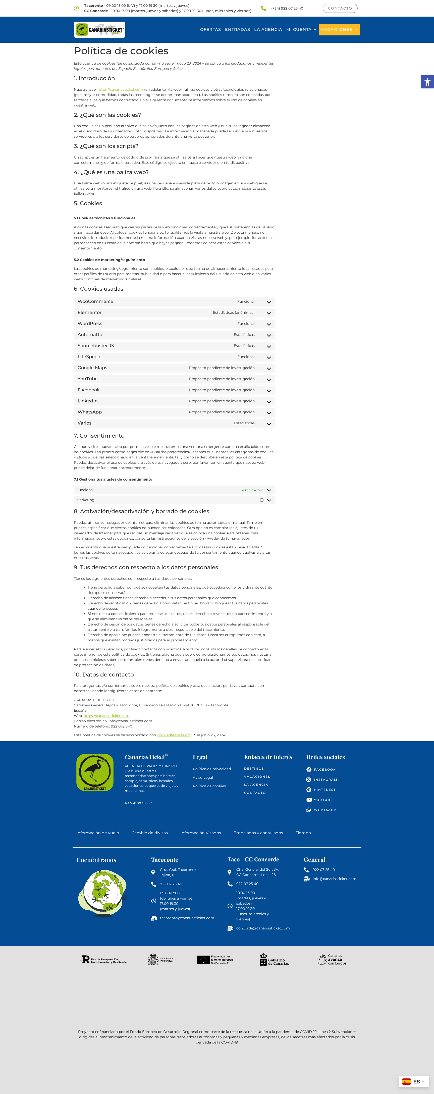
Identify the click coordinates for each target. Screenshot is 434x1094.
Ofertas (210, 29)
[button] (427, 81)
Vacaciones (337, 29)
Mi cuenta (299, 29)
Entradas (237, 29)
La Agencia (268, 29)
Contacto (255, 793)
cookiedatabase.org (174, 735)
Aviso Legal (203, 777)
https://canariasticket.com (120, 89)
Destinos (254, 768)
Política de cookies (209, 786)
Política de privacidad (212, 769)
